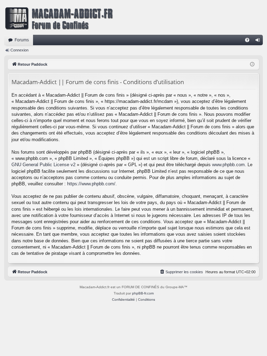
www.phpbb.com (228, 164)
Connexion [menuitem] (259, 41)
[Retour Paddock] (59, 17)
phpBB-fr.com (143, 293)
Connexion (19, 50)
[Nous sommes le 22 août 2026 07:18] (252, 64)
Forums (22, 40)
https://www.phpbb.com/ (91, 183)
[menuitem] (247, 40)
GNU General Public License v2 (43, 164)
